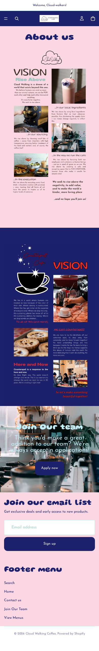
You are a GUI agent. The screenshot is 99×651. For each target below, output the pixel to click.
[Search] (16, 18)
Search (9, 583)
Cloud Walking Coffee (41, 633)
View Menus (13, 618)
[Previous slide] (8, 449)
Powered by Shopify (71, 633)
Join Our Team (15, 609)
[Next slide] (91, 449)
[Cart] (92, 18)
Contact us (12, 600)
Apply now (49, 468)
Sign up (49, 544)
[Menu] (6, 18)
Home (9, 592)
